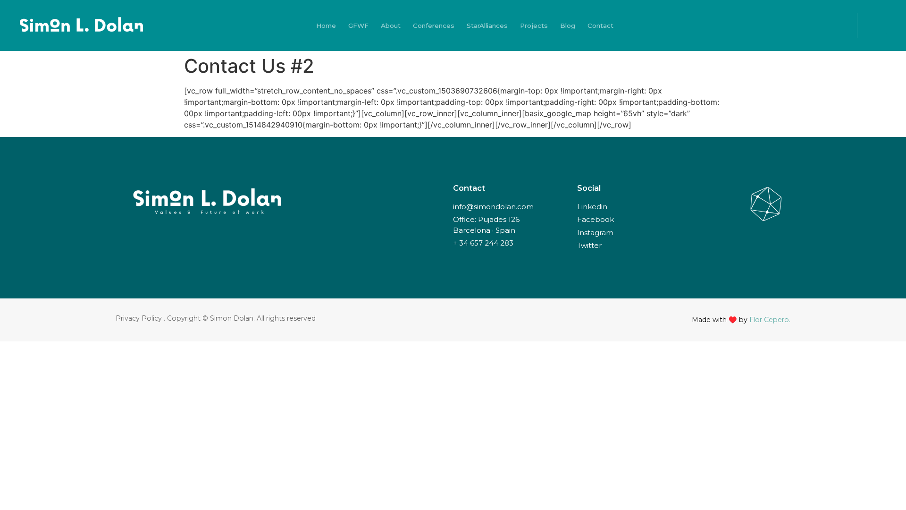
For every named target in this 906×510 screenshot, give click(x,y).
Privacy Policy (139, 318)
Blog (567, 25)
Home (326, 25)
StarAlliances (487, 25)
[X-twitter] (758, 25)
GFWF (358, 25)
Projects (534, 25)
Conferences (433, 25)
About (391, 25)
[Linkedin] (793, 25)
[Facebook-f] (776, 25)
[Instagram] (811, 25)
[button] (879, 26)
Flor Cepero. (769, 319)
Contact (600, 25)
